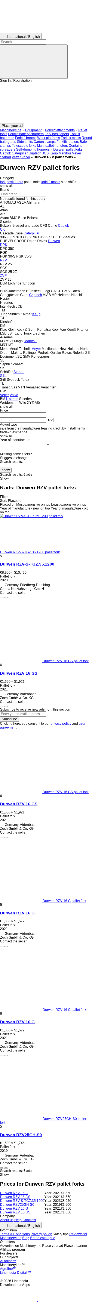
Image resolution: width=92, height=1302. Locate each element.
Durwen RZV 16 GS (18, 673)
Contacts (29, 1220)
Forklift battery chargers (26, 134)
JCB (45, 153)
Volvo (25, 157)
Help (18, 1220)
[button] (46, 103)
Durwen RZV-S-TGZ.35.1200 (27, 564)
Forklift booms (25, 138)
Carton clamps (45, 142)
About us (6, 1220)
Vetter (16, 157)
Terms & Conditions (15, 1234)
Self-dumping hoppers (33, 149)
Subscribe (9, 719)
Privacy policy (41, 1234)
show (6, 470)
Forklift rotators (67, 142)
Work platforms (48, 138)
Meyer (76, 153)
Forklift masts (71, 138)
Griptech (34, 153)
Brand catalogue (42, 1238)
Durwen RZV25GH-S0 (21, 1135)
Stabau (5, 157)
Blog (25, 1238)
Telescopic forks (24, 145)
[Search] (34, 61)
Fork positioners (57, 134)
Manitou (65, 153)
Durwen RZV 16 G (17, 913)
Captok (5, 153)
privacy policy (60, 723)
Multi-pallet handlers (52, 145)
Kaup (54, 153)
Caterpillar (20, 153)
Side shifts (25, 142)
